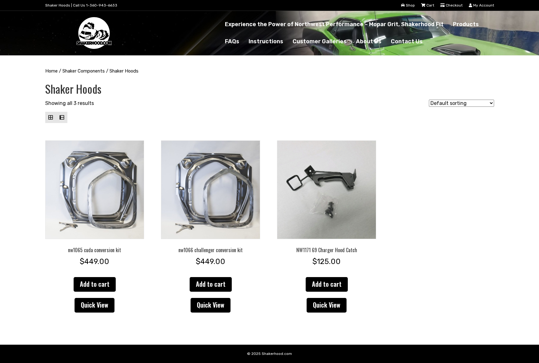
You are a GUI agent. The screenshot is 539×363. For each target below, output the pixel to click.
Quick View (94, 304)
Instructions (266, 41)
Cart (429, 5)
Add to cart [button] (94, 284)
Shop (410, 5)
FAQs (232, 41)
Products (466, 24)
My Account (483, 5)
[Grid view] (50, 117)
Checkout (454, 5)
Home (51, 71)
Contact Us (407, 41)
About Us (368, 41)
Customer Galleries (320, 41)
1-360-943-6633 (101, 5)
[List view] (61, 117)
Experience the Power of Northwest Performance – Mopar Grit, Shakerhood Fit (334, 24)
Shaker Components (83, 71)
